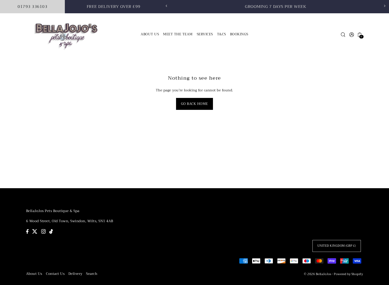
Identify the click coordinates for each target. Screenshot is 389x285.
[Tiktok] (51, 231)
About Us (34, 274)
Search (91, 274)
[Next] (384, 5)
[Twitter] (34, 231)
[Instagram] (43, 231)
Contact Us (55, 274)
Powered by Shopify (348, 274)
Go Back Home (194, 104)
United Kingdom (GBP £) (336, 245)
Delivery (75, 274)
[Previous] (166, 5)
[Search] (343, 34)
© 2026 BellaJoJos (317, 274)
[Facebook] (27, 231)
